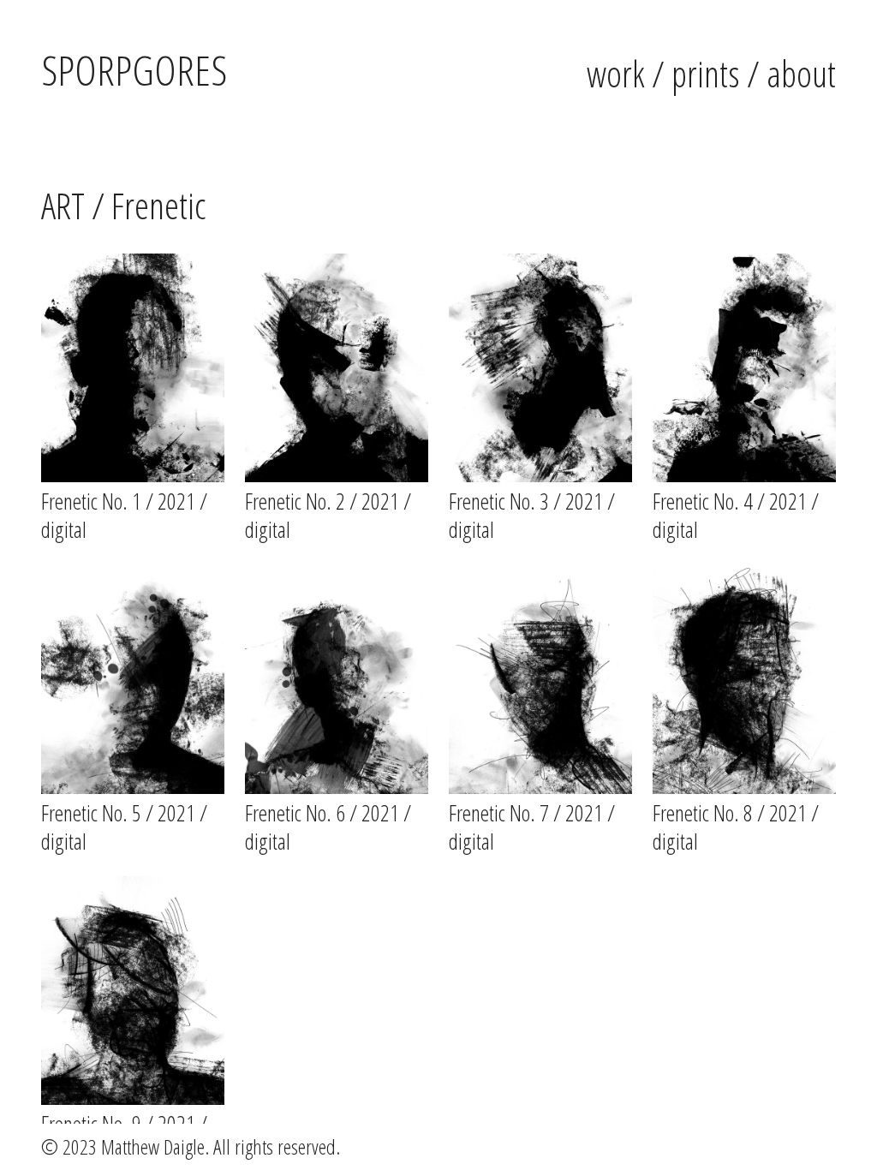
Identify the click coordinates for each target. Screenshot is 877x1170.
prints (705, 73)
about (801, 73)
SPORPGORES (134, 70)
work (616, 73)
